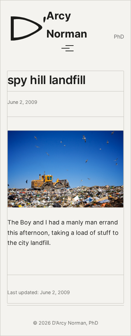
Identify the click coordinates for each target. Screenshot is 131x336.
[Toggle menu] (65, 48)
